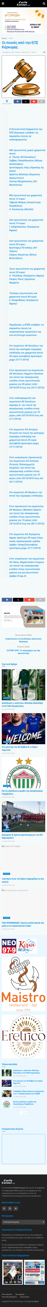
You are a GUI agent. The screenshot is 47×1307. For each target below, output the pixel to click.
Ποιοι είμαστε (7, 1294)
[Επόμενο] (25, 1112)
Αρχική (4, 38)
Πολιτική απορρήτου (9, 1297)
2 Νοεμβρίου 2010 (8, 52)
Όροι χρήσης (20, 1294)
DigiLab (36, 1301)
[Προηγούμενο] (21, 1112)
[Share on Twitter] (26, 101)
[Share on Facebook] (17, 101)
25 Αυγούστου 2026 (9, 841)
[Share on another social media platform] (41, 101)
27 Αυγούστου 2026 (9, 709)
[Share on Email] (33, 101)
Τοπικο (6, 698)
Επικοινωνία (24, 1297)
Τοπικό (11, 38)
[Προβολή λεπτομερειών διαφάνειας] (23, 617)
